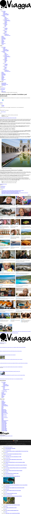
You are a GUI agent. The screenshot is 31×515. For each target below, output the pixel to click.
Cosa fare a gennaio (4, 422)
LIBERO (1, 441)
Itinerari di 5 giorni (4, 411)
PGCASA (13, 441)
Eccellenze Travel (4, 83)
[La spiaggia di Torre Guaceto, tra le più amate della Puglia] (16, 494)
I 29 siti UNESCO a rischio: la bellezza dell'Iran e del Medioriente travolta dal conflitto (13, 190)
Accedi (1, 9)
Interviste (3, 396)
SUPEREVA (15, 442)
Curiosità (3, 40)
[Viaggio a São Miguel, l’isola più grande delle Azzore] (16, 474)
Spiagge (3, 418)
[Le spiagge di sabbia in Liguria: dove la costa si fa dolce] (16, 489)
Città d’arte (3, 403)
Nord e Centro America (6, 389)
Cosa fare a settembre (4, 428)
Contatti (3, 44)
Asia (3, 27)
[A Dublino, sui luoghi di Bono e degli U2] (16, 506)
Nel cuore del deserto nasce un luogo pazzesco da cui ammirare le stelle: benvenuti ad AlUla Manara (13, 347)
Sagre (2, 416)
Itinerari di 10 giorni (4, 412)
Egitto (5, 31)
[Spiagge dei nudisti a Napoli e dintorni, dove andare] (16, 500)
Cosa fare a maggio (4, 425)
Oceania (4, 33)
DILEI (21, 441)
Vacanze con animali (5, 14)
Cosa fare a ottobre (4, 429)
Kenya (6, 32)
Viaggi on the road (4, 421)
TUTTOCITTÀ (19, 441)
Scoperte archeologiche (5, 417)
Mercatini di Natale (4, 414)
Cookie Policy (16, 443)
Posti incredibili (4, 38)
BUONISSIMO (29, 441)
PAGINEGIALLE (6, 441)
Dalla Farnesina (4, 85)
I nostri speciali (3, 43)
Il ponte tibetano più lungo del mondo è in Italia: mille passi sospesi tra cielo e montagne (11, 359)
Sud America (5, 23)
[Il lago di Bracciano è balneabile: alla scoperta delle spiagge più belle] (16, 486)
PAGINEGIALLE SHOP (10, 441)
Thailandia (6, 28)
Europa (4, 16)
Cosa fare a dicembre (4, 430)
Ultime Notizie (5, 391)
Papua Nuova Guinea (7, 35)
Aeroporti (3, 401)
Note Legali (10, 443)
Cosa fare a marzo (4, 424)
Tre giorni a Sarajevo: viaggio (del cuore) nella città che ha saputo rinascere (11, 191)
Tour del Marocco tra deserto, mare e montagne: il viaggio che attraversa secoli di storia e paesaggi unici (15, 192)
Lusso (2, 39)
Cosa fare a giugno (4, 426)
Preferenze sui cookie (20, 443)
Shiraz (1, 117)
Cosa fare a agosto (4, 427)
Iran (2, 117)
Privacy (13, 443)
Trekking (3, 419)
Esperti (2, 42)
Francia (6, 17)
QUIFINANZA (26, 441)
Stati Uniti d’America (7, 20)
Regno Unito (6, 18)
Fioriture (3, 407)
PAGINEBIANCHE (16, 441)
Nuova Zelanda (7, 34)
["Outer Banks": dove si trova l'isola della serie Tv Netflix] (16, 455)
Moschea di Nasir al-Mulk (13, 117)
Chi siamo (8, 443)
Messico (6, 22)
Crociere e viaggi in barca (5, 405)
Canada (6, 21)
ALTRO (1, 45)
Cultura (9, 117)
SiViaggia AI (3, 37)
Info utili (3, 72)
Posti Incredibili (4, 393)
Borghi (4, 12)
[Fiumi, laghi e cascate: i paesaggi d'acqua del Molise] (16, 511)
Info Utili (3, 392)
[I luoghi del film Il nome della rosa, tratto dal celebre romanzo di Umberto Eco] (16, 463)
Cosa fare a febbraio (4, 423)
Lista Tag (3, 400)
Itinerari (3, 408)
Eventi (2, 406)
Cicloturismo (3, 402)
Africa (4, 30)
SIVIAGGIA (24, 441)
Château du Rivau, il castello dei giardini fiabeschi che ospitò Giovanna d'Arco (10, 371)
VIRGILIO (3, 441)
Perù (5, 25)
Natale (2, 415)
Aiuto (23, 443)
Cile (5, 26)
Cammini (4, 47)
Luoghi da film (3, 394)
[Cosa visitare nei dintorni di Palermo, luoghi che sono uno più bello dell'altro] (16, 466)
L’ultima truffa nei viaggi (5, 84)
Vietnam (6, 29)
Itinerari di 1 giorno (4, 410)
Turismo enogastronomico (5, 420)
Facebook (3, 105)
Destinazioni (3, 15)
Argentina (6, 24)
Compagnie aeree (4, 404)
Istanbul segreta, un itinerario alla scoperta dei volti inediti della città (10, 193)
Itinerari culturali (4, 409)
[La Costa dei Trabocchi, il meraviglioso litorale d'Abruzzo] (16, 452)
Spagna (6, 19)
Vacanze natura (5, 13)
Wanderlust (3, 41)
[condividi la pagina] (0, 113)
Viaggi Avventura (5, 117)
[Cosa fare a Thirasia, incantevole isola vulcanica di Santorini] (16, 469)
